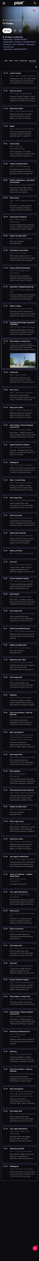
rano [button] (16, 61)
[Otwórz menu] (4, 3)
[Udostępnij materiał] (20, 30)
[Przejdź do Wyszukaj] (35, 3)
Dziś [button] (6, 61)
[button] (36, 67)
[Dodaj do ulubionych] (15, 30)
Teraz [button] (11, 61)
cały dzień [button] (32, 61)
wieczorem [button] (23, 61)
